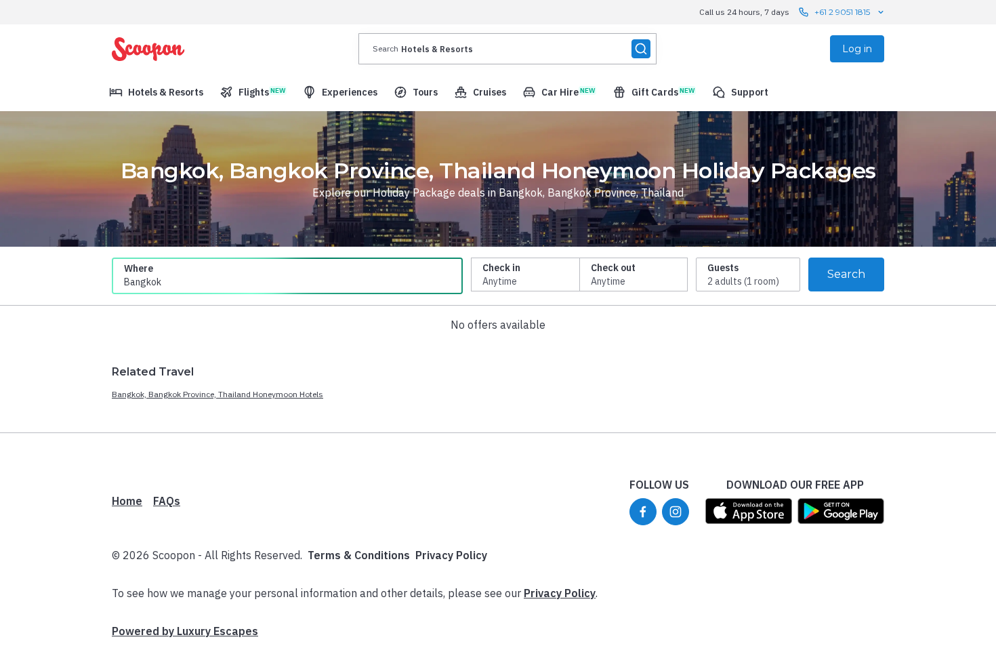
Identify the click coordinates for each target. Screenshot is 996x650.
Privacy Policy (451, 555)
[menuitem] (156, 92)
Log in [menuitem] (857, 49)
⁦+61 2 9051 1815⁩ (842, 12)
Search (846, 274)
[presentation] (507, 49)
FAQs (166, 501)
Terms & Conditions (359, 555)
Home (127, 501)
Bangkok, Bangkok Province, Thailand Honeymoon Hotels (217, 394)
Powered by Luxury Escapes (185, 631)
